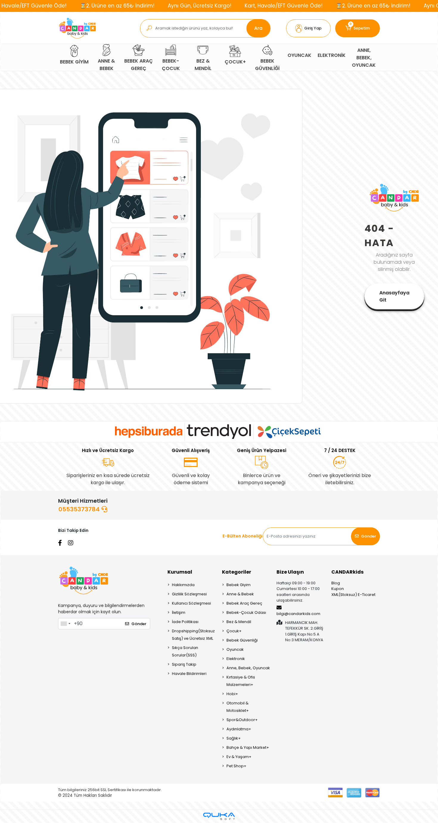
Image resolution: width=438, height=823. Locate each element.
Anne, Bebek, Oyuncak (248, 668)
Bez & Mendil (238, 622)
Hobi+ (232, 694)
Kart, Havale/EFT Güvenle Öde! (283, 5)
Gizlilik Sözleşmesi (189, 594)
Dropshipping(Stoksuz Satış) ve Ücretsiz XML (193, 634)
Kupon (337, 588)
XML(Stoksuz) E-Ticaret (353, 594)
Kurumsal (179, 572)
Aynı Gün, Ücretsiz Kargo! (199, 5)
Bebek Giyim (238, 585)
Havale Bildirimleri (189, 673)
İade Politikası (185, 622)
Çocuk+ (234, 631)
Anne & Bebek (240, 594)
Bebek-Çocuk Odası (246, 612)
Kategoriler (236, 572)
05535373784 (79, 509)
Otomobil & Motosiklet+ (237, 706)
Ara (258, 28)
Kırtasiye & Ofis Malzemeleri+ (240, 680)
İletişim (178, 612)
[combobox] (65, 623)
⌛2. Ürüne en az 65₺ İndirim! (117, 5)
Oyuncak (235, 649)
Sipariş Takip (184, 664)
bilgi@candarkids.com (298, 614)
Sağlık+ (233, 738)
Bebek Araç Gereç (244, 603)
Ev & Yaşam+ (238, 757)
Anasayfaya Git (394, 296)
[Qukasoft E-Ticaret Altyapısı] (219, 816)
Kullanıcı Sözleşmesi (191, 603)
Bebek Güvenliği (242, 640)
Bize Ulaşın (290, 572)
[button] (308, 28)
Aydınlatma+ (238, 729)
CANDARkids (347, 572)
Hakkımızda (183, 585)
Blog (335, 583)
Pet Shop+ (236, 766)
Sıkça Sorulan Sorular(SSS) (185, 651)
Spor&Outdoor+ (242, 720)
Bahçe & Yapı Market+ (247, 747)
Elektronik (235, 658)
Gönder (368, 536)
